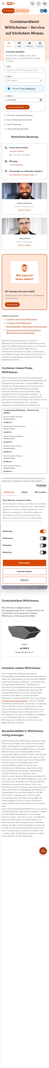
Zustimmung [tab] (9, 492)
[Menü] (3, 3)
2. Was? (9, 76)
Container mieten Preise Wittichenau (21, 319)
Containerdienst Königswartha (14, 701)
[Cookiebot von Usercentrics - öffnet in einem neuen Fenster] (36, 485)
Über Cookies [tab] (40, 492)
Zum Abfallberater (28, 89)
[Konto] (38, 3)
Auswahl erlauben (24, 571)
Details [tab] (24, 492)
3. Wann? (9, 96)
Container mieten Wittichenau (18, 323)
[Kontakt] (32, 3)
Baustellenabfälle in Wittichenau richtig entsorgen (26, 327)
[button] (44, 3)
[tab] (9, 45)
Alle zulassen (24, 563)
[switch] (43, 538)
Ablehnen (24, 580)
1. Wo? (8, 66)
